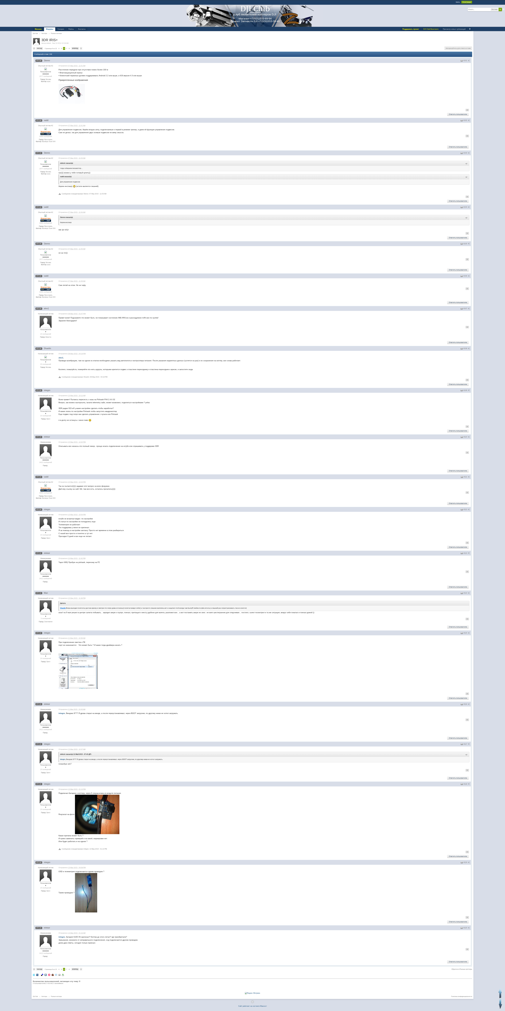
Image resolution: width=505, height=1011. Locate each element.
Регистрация (467, 2)
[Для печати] (59, 975)
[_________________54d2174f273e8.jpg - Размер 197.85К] (72, 94)
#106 (465, 276)
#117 (466, 744)
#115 (466, 633)
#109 (465, 390)
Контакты (81, 29)
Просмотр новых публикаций (454, 29)
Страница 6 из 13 (51, 48)
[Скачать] (63, 975)
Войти (458, 2)
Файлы (71, 29)
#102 (465, 120)
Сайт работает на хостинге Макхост (252, 1006)
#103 (465, 153)
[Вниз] (500, 1004)
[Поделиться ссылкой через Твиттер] (34, 975)
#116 (466, 704)
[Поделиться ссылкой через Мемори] (49, 975)
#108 (465, 348)
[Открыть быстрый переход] (470, 29)
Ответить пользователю (458, 114)
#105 (465, 244)
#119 (466, 862)
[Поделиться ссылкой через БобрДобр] (53, 975)
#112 (466, 509)
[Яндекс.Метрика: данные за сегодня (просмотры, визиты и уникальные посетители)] (252, 993)
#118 (466, 784)
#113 (466, 553)
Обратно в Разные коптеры (461, 969)
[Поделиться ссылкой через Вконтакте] (45, 975)
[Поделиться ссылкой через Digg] (37, 975)
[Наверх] (252, 1001)
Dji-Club (35, 996)
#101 (465, 60)
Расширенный (504, 9)
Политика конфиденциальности (461, 996)
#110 (466, 437)
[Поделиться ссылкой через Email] (56, 975)
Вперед (75, 48)
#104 (465, 207)
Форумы (49, 29)
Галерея (61, 29)
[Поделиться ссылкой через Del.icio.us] (42, 975)
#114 (466, 593)
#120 (465, 928)
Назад (39, 48)
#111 (466, 477)
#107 (465, 308)
